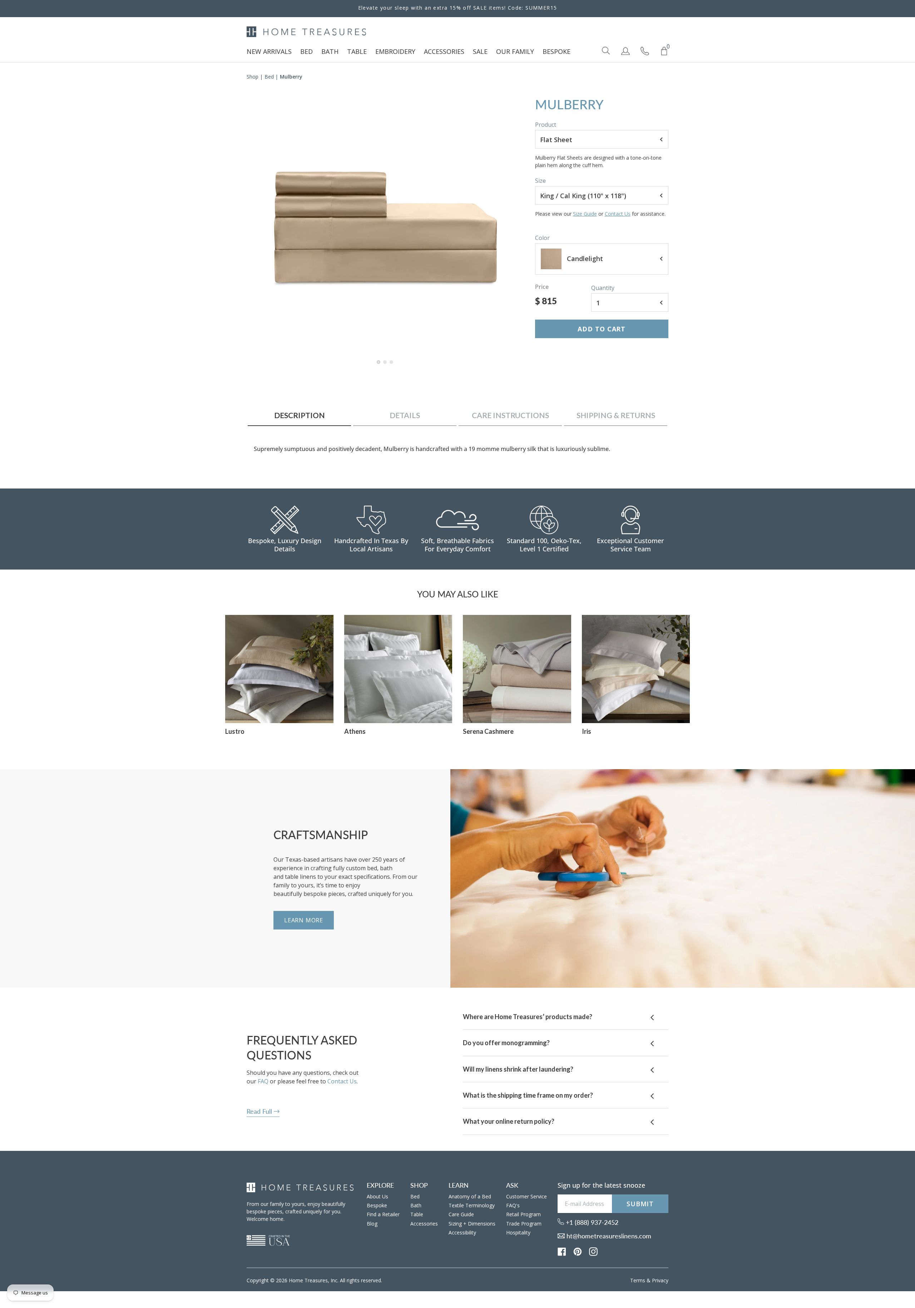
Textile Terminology (472, 1205)
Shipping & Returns (616, 415)
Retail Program (523, 1214)
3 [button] (392, 365)
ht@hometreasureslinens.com (608, 1236)
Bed (269, 76)
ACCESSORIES (444, 51)
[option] (385, 225)
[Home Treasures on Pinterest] (577, 1251)
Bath (415, 1205)
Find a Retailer (383, 1214)
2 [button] (385, 365)
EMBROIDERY (395, 51)
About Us (377, 1196)
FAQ (263, 1081)
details (405, 415)
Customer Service (526, 1196)
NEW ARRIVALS (269, 51)
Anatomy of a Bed (470, 1196)
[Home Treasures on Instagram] (593, 1251)
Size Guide (585, 213)
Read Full (260, 1111)
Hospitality (518, 1232)
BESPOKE (556, 51)
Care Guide (461, 1214)
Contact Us (617, 213)
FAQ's (513, 1205)
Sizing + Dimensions (472, 1223)
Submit (640, 1203)
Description (299, 415)
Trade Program (523, 1223)
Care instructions (510, 415)
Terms (637, 1280)
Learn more (303, 920)
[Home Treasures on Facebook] (562, 1251)
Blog (372, 1223)
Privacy (660, 1280)
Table (416, 1214)
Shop (252, 76)
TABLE (357, 51)
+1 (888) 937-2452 (591, 1222)
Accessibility (462, 1232)
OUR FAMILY (515, 51)
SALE (480, 51)
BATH (329, 51)
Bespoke (377, 1205)
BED (306, 51)
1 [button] (379, 365)
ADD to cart (601, 329)
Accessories (424, 1223)
